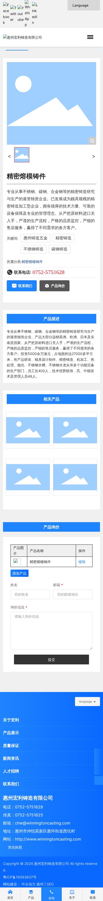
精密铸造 (64, 237)
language (85, 701)
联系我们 (11, 783)
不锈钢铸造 (34, 248)
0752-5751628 (48, 272)
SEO (50, 884)
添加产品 (19, 573)
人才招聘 (11, 771)
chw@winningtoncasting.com (42, 822)
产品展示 (11, 732)
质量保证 (11, 745)
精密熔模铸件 (32, 261)
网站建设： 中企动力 (19, 884)
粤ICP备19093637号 (19, 877)
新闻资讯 (11, 758)
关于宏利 (11, 719)
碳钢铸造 (60, 248)
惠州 (40, 884)
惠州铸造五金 (36, 237)
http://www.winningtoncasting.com (48, 839)
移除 (82, 562)
